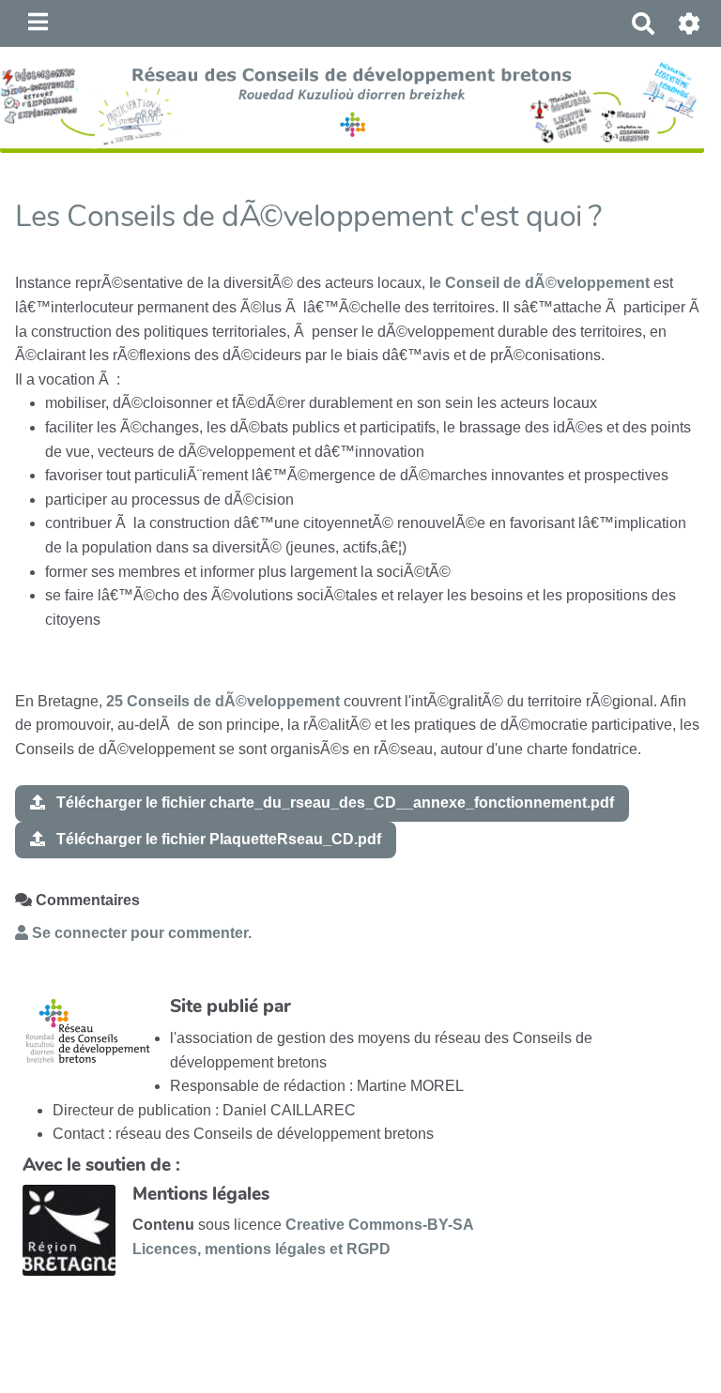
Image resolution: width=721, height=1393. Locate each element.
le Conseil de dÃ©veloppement (539, 283)
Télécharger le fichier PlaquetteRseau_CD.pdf (217, 839)
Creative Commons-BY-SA (379, 1225)
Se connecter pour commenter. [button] (140, 933)
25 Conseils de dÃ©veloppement (223, 701)
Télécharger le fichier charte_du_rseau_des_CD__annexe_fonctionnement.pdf (333, 802)
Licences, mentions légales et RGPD (261, 1249)
